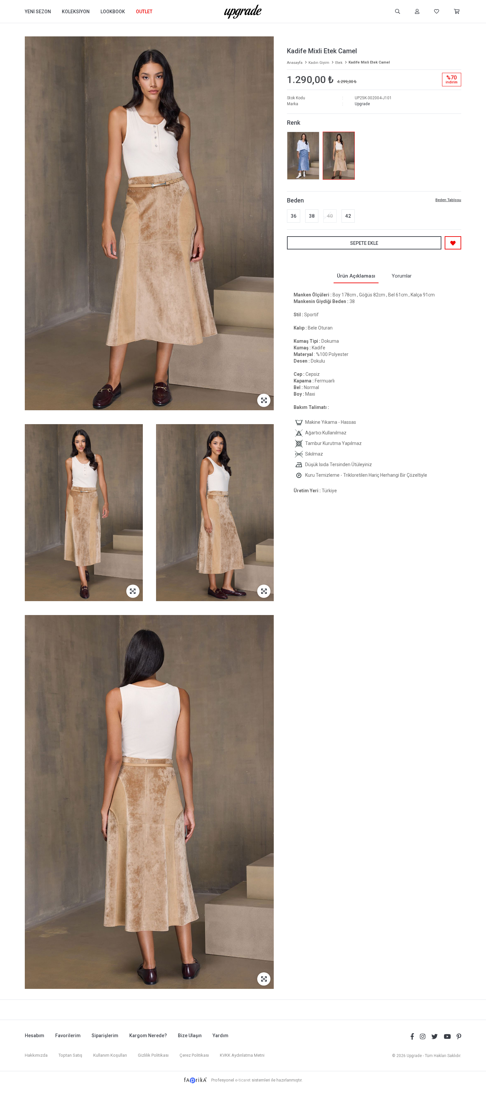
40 (330, 216)
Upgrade (362, 104)
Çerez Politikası (194, 1055)
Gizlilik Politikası (153, 1055)
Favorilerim (68, 1035)
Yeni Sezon (38, 11)
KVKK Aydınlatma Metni (242, 1055)
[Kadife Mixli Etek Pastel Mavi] (303, 156)
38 (312, 216)
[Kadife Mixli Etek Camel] (339, 156)
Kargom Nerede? (148, 1035)
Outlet (144, 11)
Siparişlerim (105, 1035)
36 (294, 216)
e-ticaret (243, 1080)
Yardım (220, 1035)
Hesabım (34, 1035)
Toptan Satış (70, 1055)
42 (348, 216)
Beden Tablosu (448, 200)
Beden (295, 200)
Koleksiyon (76, 11)
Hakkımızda (36, 1055)
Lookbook (113, 11)
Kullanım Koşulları (110, 1055)
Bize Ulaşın (190, 1035)
